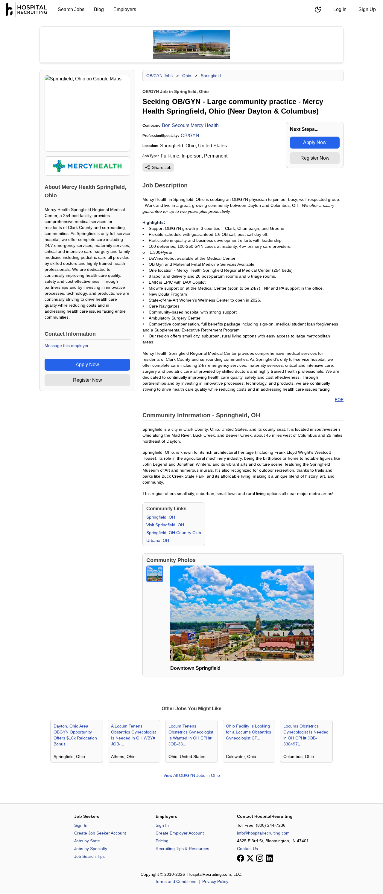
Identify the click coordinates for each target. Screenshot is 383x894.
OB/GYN (190, 135)
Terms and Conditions (175, 881)
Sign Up (367, 9)
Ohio (186, 75)
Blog (99, 9)
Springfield (211, 75)
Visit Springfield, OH (165, 524)
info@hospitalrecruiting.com (263, 833)
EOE (339, 399)
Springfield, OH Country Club (173, 532)
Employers (124, 9)
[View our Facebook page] (240, 858)
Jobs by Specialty (90, 848)
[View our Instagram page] (259, 858)
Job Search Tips (89, 856)
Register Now (87, 380)
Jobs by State (87, 840)
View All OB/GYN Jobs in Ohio (191, 775)
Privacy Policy (215, 881)
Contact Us (247, 848)
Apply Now (87, 364)
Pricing (162, 840)
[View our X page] (250, 858)
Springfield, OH (160, 517)
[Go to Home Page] (26, 9)
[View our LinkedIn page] (269, 858)
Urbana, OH (157, 540)
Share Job (161, 167)
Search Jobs (71, 9)
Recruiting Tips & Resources (182, 848)
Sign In (80, 825)
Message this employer (67, 345)
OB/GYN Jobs (159, 75)
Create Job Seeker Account (100, 833)
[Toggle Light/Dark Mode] (318, 10)
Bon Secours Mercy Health (190, 125)
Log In (339, 9)
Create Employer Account (180, 833)
